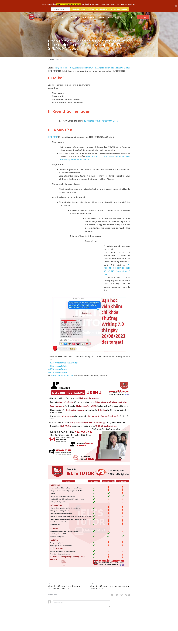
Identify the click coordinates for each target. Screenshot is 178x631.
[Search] (132, 17)
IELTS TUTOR (53, 137)
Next (91, 584)
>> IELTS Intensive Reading (57, 369)
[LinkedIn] (122, 595)
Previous (51, 584)
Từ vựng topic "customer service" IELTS (101, 120)
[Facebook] (112, 595)
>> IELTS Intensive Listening (57, 366)
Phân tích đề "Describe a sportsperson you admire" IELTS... (109, 587)
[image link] (32, 17)
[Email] (126, 595)
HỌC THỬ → (143, 17)
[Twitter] (117, 595)
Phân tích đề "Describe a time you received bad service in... (64, 587)
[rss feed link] (129, 595)
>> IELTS (51, 372)
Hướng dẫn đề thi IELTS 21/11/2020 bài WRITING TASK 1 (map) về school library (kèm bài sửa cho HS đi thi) (92, 68)
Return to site (53, 595)
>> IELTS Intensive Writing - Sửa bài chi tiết (62, 363)
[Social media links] (134, 17)
